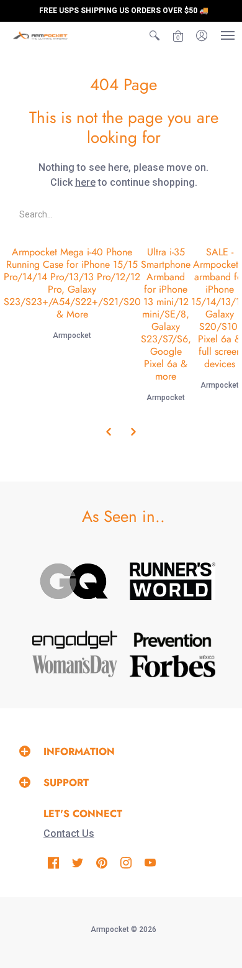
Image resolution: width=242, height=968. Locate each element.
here (85, 182)
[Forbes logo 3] (172, 666)
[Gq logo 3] (75, 581)
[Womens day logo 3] (75, 666)
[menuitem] (154, 35)
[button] (154, 35)
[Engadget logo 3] (75, 640)
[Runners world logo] (172, 581)
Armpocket (72, 335)
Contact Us (68, 833)
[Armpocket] (40, 35)
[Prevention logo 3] (172, 639)
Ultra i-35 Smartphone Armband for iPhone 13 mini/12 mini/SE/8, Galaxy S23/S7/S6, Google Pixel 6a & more (166, 314)
